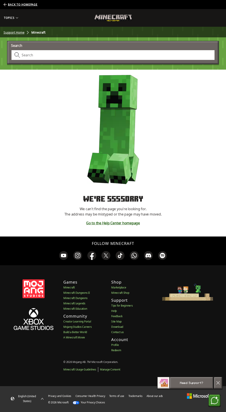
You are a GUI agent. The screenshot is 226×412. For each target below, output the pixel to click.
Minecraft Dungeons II (76, 293)
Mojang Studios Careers (77, 327)
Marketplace (118, 287)
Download (117, 327)
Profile (115, 345)
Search (16, 45)
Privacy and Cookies (59, 396)
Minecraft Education (75, 309)
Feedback (116, 316)
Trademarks (135, 396)
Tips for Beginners (122, 305)
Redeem (116, 350)
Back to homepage (23, 4)
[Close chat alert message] (218, 383)
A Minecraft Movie (74, 337)
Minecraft (69, 287)
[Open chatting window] (214, 400)
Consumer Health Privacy (90, 396)
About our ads (155, 396)
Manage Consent (110, 369)
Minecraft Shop (120, 293)
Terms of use (116, 396)
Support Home (14, 32)
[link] (63, 255)
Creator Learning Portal (77, 321)
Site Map (116, 321)
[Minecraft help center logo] (113, 18)
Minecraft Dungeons (75, 298)
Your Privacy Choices (92, 402)
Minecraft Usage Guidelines (79, 369)
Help (114, 311)
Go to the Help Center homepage (113, 223)
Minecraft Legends (74, 303)
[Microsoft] (198, 396)
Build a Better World (75, 332)
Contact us (117, 332)
